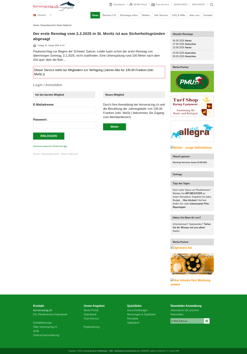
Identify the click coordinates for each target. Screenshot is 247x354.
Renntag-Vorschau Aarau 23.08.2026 (190, 162)
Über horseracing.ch (45, 326)
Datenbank (119, 4)
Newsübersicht (48, 25)
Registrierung (91, 326)
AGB (36, 330)
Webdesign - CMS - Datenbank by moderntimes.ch (118, 351)
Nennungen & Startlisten (141, 314)
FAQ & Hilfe (178, 15)
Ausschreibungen (137, 310)
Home (36, 25)
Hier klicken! (190, 200)
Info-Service (161, 15)
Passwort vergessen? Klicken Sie (50, 146)
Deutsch (42, 15)
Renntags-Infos (129, 15)
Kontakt (208, 15)
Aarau (188, 40)
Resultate (132, 318)
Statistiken (133, 322)
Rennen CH (109, 15)
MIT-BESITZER (194, 193)
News (95, 15)
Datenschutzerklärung (46, 335)
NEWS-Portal (140, 4)
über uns (194, 15)
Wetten (146, 15)
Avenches (190, 44)
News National (64, 25)
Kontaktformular (42, 322)
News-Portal (91, 310)
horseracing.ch (90, 351)
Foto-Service (162, 4)
